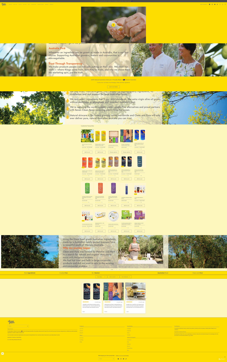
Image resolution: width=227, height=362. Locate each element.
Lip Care (81, 330)
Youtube (128, 334)
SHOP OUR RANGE (113, 87)
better (190, 335)
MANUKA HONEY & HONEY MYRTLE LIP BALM (139, 224)
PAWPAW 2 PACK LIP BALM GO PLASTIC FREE (87, 171)
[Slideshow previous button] (81, 297)
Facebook (129, 330)
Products (82, 326)
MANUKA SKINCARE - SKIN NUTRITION (99, 224)
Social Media (129, 326)
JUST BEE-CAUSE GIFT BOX (113, 145)
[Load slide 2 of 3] (112, 270)
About (81, 335)
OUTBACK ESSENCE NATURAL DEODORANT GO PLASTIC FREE (87, 197)
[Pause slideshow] (119, 269)
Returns (128, 346)
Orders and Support (131, 337)
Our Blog (81, 339)
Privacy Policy (129, 348)
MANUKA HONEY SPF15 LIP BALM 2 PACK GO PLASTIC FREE (139, 144)
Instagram (129, 328)
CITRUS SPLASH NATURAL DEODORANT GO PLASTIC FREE (99, 197)
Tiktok (128, 332)
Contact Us (129, 339)
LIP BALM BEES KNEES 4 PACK (139, 198)
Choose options (113, 152)
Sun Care (81, 328)
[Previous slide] (107, 269)
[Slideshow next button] (145, 297)
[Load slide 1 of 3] (110, 270)
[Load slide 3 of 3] (114, 270)
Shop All (81, 332)
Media (81, 341)
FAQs (128, 341)
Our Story (99, 276)
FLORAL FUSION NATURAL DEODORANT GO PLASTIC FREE (112, 197)
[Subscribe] (113, 358)
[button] (220, 4)
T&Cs (128, 350)
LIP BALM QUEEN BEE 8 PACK (87, 224)
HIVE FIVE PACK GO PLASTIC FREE (87, 145)
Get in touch (113, 276)
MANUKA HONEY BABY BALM (113, 224)
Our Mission (177, 326)
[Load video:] (113, 25)
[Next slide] (116, 269)
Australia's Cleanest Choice (180, 331)
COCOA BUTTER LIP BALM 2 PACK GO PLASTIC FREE (100, 171)
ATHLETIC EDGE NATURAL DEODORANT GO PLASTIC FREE (139, 170)
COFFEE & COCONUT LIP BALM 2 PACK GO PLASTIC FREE (112, 170)
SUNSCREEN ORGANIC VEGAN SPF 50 (126, 198)
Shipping (128, 344)
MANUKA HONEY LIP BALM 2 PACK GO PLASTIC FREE (100, 145)
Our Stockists (125, 276)
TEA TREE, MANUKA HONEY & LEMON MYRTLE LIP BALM (126, 224)
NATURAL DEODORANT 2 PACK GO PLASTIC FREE (125, 145)
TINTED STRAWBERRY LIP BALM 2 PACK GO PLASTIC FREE (125, 170)
